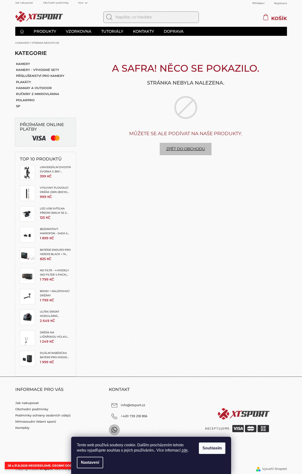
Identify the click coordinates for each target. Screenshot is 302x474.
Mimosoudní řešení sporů (35, 421)
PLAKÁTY (23, 82)
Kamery (23, 64)
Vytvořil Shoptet (274, 469)
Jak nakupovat (24, 2)
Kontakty (22, 428)
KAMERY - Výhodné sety (37, 70)
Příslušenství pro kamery (40, 76)
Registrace (280, 3)
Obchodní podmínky (56, 2)
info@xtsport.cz (133, 405)
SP (18, 106)
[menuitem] (24, 31)
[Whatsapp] (114, 429)
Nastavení (90, 462)
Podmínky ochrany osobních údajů (43, 415)
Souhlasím (212, 448)
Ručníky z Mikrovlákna (37, 94)
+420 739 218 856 (134, 416)
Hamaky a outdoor (34, 88)
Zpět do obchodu (185, 149)
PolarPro (25, 100)
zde (184, 450)
